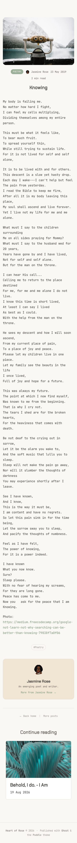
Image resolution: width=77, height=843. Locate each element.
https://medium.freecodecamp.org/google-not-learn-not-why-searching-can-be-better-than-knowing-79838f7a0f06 (38, 627)
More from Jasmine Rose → (38, 692)
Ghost (65, 830)
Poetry (17, 71)
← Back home (27, 716)
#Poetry (38, 647)
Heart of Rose (15, 830)
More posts (50, 716)
